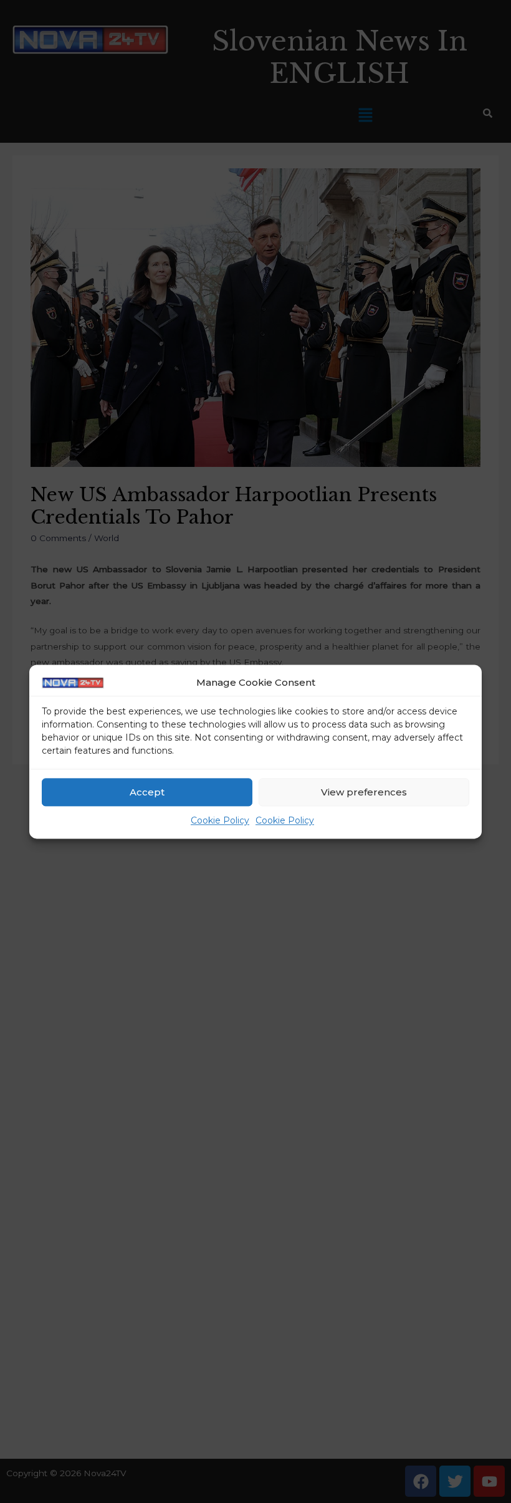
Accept (147, 792)
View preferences (364, 792)
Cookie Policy (220, 821)
